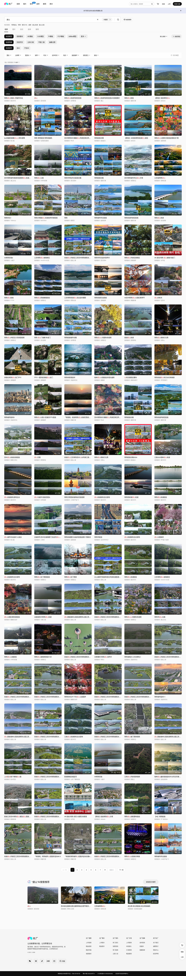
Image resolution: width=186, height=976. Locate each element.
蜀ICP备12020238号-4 (89, 973)
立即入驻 (115, 954)
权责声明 (155, 954)
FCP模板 (61, 36)
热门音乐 (115, 942)
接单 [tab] (29, 29)
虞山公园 (41, 25)
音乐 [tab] (21, 29)
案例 (44, 4)
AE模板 (30, 36)
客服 (182, 952)
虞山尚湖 (35, 25)
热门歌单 (115, 950)
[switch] (107, 19)
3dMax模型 (72, 36)
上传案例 (129, 942)
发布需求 (142, 942)
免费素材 (88, 954)
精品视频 (88, 946)
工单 (182, 957)
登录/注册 (177, 4)
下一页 (121, 870)
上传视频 (88, 942)
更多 (51, 4)
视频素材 (20, 36)
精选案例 (129, 954)
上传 (169, 4)
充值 (163, 4)
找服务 (142, 946)
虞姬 (29, 25)
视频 (18, 4)
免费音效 (115, 946)
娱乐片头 (24, 25)
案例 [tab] (37, 29)
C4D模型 (40, 36)
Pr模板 (50, 36)
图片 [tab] (14, 29)
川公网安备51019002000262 (105, 973)
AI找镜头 (129, 946)
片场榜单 (129, 950)
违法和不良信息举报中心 (121, 973)
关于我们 (155, 942)
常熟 (19, 25)
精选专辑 (88, 950)
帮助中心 (155, 950)
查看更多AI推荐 (150, 882)
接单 (38, 4)
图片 (24, 4)
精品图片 (102, 946)
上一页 (65, 870)
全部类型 (9, 36)
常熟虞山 (14, 25)
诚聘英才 (155, 946)
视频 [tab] (6, 29)
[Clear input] (98, 19)
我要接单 (142, 950)
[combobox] (141, 4)
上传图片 (102, 942)
